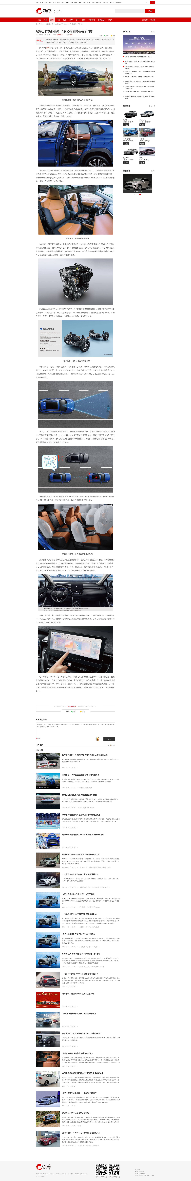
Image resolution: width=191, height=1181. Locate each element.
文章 (52, 20)
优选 (88, 2)
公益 (84, 2)
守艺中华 (98, 2)
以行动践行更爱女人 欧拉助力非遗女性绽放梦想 (81, 814)
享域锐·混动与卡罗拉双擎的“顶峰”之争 (77, 1053)
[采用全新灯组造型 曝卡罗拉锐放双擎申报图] (48, 801)
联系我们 (52, 1174)
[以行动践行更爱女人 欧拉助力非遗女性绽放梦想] (48, 821)
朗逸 (141, 157)
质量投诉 (145, 20)
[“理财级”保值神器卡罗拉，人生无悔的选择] (48, 1019)
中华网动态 (84, 1174)
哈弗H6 (125, 120)
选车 (77, 20)
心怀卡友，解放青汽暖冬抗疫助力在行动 (78, 993)
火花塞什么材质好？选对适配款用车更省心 (138, 57)
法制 (92, 2)
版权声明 (64, 1174)
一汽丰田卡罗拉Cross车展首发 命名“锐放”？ (80, 973)
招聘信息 (58, 1174)
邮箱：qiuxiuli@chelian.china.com (144, 1175)
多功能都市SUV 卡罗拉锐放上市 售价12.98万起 (81, 854)
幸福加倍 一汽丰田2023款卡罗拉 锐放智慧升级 (80, 775)
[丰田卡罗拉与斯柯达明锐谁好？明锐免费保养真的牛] (48, 1079)
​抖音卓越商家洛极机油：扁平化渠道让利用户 (139, 91)
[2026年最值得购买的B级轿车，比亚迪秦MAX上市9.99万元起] (139, 44)
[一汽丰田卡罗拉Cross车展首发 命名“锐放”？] (48, 980)
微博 (114, 35)
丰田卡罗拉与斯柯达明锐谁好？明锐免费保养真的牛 (82, 1073)
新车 (53, 24)
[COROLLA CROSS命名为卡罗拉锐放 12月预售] (48, 960)
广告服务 (45, 1174)
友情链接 (77, 1174)
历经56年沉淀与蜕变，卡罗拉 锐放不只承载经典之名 (83, 834)
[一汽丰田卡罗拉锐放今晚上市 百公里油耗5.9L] (48, 880)
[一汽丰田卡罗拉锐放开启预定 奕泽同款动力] (48, 920)
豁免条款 (70, 1174)
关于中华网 (39, 1174)
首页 (37, 2)
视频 (64, 20)
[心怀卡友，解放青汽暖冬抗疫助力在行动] (48, 999)
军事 (45, 2)
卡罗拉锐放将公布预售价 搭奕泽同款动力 (78, 934)
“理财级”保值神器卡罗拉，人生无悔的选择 (79, 1013)
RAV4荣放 (127, 139)
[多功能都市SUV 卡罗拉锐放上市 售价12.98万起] (48, 860)
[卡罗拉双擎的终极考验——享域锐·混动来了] (48, 1099)
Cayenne (142, 120)
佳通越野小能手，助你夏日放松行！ (76, 1113)
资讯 (41, 2)
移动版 (152, 20)
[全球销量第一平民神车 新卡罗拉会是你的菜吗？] (48, 1139)
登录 (152, 2)
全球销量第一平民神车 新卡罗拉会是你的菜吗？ (81, 1132)
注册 (146, 2)
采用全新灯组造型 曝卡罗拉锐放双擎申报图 (79, 794)
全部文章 (48, 24)
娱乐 (54, 2)
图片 (71, 20)
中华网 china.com (44, 11)
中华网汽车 (39, 24)
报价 (83, 20)
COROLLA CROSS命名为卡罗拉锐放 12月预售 (81, 954)
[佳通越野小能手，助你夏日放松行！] (48, 1119)
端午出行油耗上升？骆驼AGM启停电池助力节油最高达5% (85, 755)
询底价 (126, 125)
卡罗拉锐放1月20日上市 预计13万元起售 (78, 894)
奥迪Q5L (126, 157)
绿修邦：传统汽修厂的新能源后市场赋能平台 (139, 77)
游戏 (62, 2)
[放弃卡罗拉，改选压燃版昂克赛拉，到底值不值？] (48, 1039)
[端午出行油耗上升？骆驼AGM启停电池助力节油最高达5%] (48, 761)
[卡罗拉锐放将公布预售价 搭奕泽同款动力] (48, 940)
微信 (107, 35)
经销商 (110, 20)
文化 (67, 2)
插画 (75, 2)
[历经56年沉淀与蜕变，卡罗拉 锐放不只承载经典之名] (48, 840)
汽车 (58, 2)
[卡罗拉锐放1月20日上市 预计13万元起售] (48, 900)
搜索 (150, 11)
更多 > (153, 32)
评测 (58, 20)
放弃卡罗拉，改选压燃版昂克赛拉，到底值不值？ (82, 1033)
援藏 (71, 2)
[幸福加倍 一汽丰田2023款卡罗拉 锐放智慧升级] (48, 781)
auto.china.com (72, 706)
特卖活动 (101, 20)
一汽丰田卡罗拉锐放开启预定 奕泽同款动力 (79, 914)
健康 (80, 2)
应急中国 (105, 2)
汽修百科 (92, 20)
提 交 (109, 739)
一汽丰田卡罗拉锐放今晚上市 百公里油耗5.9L (80, 874)
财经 (50, 2)
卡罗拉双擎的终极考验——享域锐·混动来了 (79, 1093)
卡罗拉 (141, 139)
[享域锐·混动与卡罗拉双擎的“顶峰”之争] (48, 1059)
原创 (45, 20)
